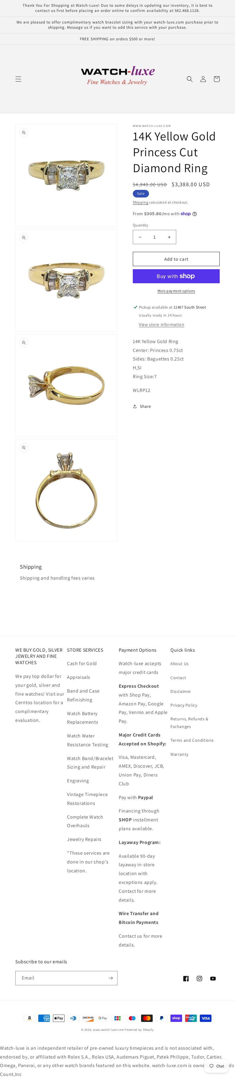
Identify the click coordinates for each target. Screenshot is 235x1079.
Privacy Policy (183, 705)
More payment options (176, 290)
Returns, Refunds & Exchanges (189, 722)
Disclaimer (180, 691)
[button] (18, 79)
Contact (178, 677)
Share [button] (145, 406)
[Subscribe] (110, 978)
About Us (179, 663)
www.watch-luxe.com (108, 1030)
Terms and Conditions (192, 740)
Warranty (179, 754)
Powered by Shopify (139, 1030)
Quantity (140, 225)
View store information (161, 324)
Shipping (140, 202)
